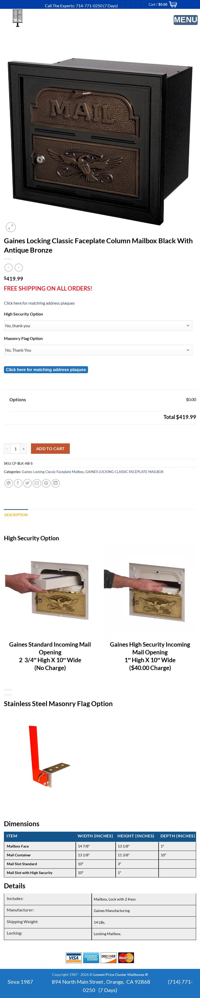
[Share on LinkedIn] (55, 483)
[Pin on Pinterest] (46, 483)
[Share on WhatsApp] (8, 483)
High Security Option (23, 313)
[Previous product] (19, 268)
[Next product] (8, 268)
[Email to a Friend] (37, 483)
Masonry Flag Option (23, 338)
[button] (186, 20)
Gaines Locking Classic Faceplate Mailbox (53, 472)
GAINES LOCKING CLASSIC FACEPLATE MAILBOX (124, 472)
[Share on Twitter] (27, 483)
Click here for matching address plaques (39, 302)
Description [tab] (16, 515)
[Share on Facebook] (18, 483)
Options (17, 399)
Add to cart (50, 448)
